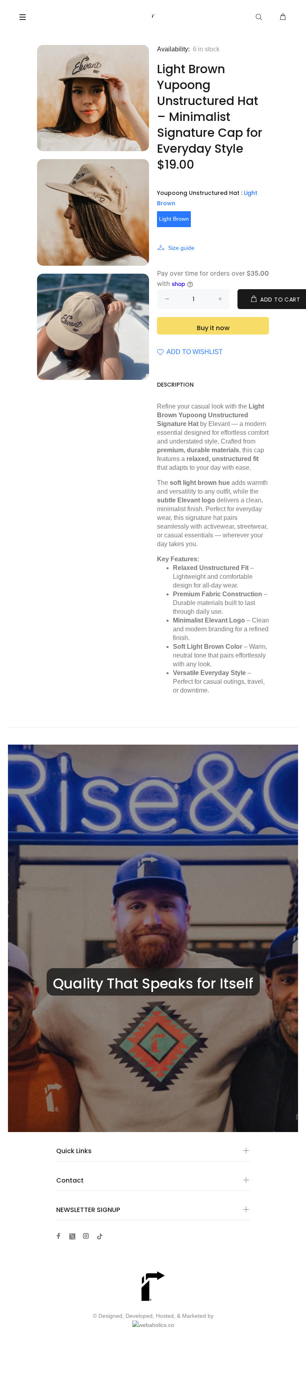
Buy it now (213, 328)
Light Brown (174, 219)
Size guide (181, 248)
